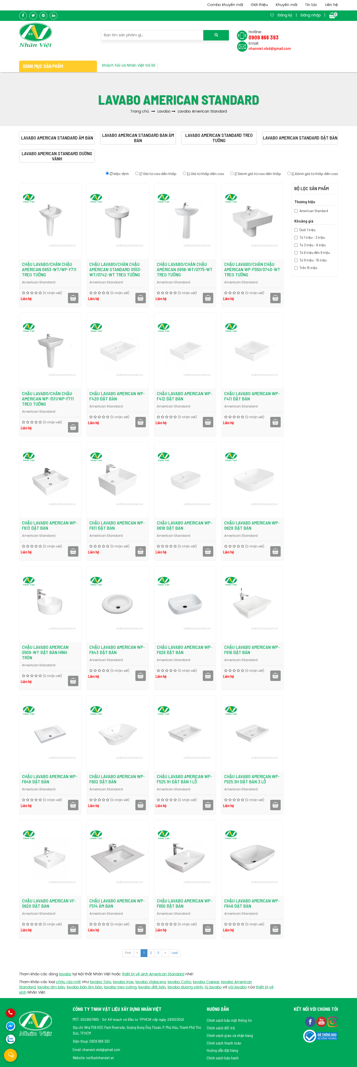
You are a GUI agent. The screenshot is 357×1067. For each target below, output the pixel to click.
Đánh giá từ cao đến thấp (259, 174)
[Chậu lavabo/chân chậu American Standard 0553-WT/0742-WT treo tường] (117, 221)
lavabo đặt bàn (152, 987)
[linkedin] (53, 16)
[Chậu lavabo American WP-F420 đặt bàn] (117, 350)
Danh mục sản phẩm (43, 66)
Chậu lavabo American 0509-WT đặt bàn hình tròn (45, 652)
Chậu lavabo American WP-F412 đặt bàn (184, 395)
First (128, 953)
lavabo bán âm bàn (84, 987)
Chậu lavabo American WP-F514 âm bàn (117, 903)
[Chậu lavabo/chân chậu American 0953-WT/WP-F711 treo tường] (50, 221)
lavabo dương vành (185, 987)
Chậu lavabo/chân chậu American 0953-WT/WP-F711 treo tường (49, 269)
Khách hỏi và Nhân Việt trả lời (128, 66)
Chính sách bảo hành (223, 1057)
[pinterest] (43, 16)
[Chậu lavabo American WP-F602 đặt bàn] (117, 733)
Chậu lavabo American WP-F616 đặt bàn (252, 649)
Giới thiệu (259, 5)
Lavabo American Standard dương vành (57, 156)
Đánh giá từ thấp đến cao (316, 174)
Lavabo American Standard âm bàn (57, 138)
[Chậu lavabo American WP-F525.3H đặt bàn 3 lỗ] (252, 733)
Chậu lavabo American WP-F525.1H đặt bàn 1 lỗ (184, 778)
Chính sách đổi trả (221, 1027)
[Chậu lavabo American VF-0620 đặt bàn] (50, 858)
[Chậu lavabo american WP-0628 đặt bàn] (252, 480)
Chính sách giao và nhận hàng (230, 1035)
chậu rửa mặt (68, 982)
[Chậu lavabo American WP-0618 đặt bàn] (185, 480)
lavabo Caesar (206, 982)
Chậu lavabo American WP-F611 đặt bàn (117, 525)
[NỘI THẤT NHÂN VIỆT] (35, 35)
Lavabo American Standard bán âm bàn (138, 138)
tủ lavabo (213, 987)
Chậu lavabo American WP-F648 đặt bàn (49, 778)
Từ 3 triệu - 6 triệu (313, 245)
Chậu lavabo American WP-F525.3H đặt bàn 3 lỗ (252, 778)
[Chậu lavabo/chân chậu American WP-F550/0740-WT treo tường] (252, 221)
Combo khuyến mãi (225, 5)
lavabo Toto (100, 982)
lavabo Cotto (179, 982)
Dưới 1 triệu (307, 230)
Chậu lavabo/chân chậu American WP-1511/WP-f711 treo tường (48, 398)
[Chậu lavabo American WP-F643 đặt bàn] (117, 604)
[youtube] (321, 1021)
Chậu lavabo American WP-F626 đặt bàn (184, 649)
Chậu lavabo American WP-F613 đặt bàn (49, 525)
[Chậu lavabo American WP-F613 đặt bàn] (50, 480)
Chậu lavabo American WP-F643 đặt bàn (117, 649)
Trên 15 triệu (308, 267)
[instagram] (332, 1021)
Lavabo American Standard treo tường (219, 138)
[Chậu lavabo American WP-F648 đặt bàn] (50, 733)
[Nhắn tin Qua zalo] (10, 1039)
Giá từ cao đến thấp (159, 174)
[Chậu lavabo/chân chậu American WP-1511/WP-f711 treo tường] (50, 350)
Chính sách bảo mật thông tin (229, 1020)
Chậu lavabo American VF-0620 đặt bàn (49, 903)
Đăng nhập (311, 16)
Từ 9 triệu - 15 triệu (313, 260)
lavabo (65, 974)
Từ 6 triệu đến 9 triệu (315, 252)
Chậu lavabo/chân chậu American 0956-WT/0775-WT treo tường (184, 269)
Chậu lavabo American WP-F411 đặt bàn (252, 395)
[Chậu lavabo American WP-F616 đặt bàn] (252, 604)
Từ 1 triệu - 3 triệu (312, 237)
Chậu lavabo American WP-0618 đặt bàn (184, 525)
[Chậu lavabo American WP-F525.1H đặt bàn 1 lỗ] (185, 733)
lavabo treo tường (120, 987)
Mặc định (121, 174)
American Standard (38, 282)
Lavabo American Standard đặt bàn (300, 138)
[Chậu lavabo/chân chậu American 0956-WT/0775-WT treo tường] (185, 221)
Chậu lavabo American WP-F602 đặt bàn (117, 778)
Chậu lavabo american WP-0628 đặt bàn (252, 525)
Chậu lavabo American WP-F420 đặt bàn (117, 395)
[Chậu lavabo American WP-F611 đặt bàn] (117, 480)
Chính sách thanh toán (224, 1042)
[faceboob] (310, 1021)
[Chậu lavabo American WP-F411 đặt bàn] (252, 350)
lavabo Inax (123, 982)
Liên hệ (331, 5)
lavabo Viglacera (150, 982)
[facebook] (23, 16)
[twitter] (33, 16)
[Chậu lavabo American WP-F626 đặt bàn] (185, 604)
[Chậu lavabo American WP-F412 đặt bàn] (185, 350)
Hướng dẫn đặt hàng (222, 1050)
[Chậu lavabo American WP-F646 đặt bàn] (252, 858)
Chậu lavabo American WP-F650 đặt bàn (184, 903)
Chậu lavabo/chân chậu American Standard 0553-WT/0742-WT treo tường (115, 269)
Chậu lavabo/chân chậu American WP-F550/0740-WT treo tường (252, 269)
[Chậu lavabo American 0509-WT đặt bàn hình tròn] (50, 604)
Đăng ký (285, 16)
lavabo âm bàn (51, 987)
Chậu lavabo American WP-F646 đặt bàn (252, 903)
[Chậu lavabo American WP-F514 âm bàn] (117, 858)
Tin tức (311, 5)
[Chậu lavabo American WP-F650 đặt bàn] (185, 858)
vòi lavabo (237, 987)
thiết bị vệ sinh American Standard (153, 974)
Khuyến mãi (286, 5)
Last (175, 953)
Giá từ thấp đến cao (207, 174)
